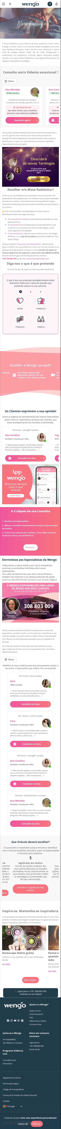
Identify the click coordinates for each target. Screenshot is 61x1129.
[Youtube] (15, 1020)
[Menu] (3, 4)
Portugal (11, 1106)
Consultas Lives (9, 1060)
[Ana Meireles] (34, 92)
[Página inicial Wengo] (15, 1006)
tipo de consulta (28, 236)
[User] (57, 4)
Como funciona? (36, 1014)
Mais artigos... (30, 980)
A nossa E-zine (35, 1024)
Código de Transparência (13, 1089)
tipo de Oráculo (16, 233)
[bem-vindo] (30, 4)
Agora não (23, 1123)
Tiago (58, 435)
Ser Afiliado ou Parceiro (12, 1043)
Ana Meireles (12, 89)
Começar (36, 1123)
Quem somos (35, 1010)
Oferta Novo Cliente (37, 1021)
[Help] (50, 4)
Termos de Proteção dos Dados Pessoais (20, 1095)
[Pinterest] (22, 1020)
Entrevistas (7, 1063)
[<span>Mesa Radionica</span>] (30, 867)
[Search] (10, 4)
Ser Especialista (9, 1039)
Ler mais (6, 964)
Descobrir (30, 884)
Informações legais (11, 1083)
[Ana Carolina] (41, 437)
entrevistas (15, 224)
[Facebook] (8, 1020)
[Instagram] (11, 1020)
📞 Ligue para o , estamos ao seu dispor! (30, 992)
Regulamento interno (12, 1077)
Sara (12, 681)
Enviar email (34, 1049)
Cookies (6, 1101)
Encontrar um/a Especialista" (29, 244)
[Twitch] (19, 1020)
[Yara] (46, 723)
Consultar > (30, 547)
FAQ (31, 1017)
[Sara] (46, 683)
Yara (12, 721)
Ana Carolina (12, 435)
